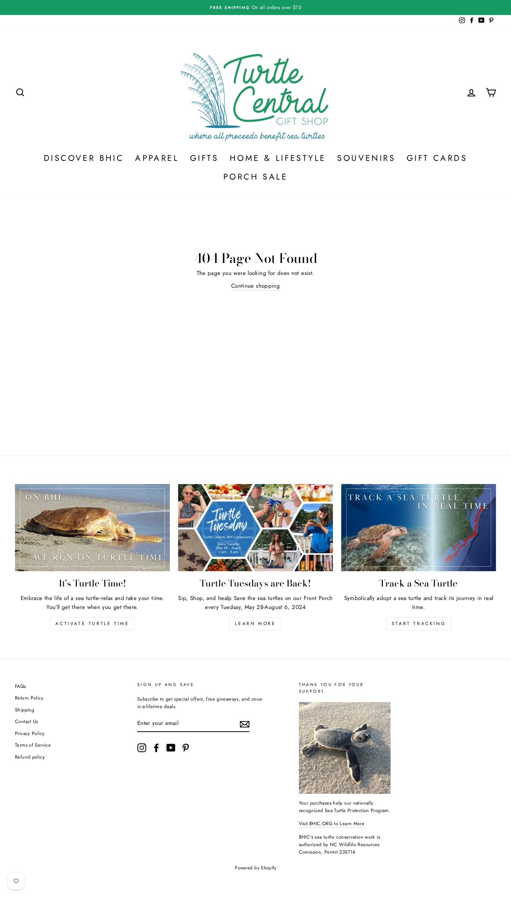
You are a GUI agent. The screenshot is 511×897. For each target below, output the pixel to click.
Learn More (255, 623)
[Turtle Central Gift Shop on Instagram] (141, 747)
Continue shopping (255, 286)
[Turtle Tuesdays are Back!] (255, 527)
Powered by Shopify (255, 867)
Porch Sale (255, 177)
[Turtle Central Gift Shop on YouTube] (170, 747)
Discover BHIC (84, 158)
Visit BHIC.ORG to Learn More (332, 823)
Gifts (204, 158)
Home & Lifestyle (278, 158)
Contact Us (26, 721)
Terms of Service (33, 744)
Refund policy (30, 756)
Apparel (157, 158)
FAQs (20, 686)
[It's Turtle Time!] (92, 527)
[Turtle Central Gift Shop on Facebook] (156, 747)
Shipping (24, 709)
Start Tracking (419, 623)
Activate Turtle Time (92, 623)
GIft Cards (437, 158)
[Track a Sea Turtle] (418, 527)
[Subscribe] (245, 724)
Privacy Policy (30, 733)
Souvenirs (366, 158)
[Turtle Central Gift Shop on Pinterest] (185, 747)
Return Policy (29, 697)
